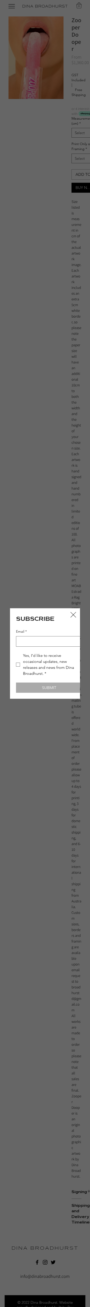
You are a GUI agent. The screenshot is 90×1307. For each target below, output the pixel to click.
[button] (73, 615)
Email (21, 631)
